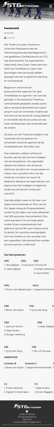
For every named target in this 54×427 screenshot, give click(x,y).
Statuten (27, 419)
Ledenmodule (27, 414)
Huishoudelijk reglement (27, 422)
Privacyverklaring (27, 417)
